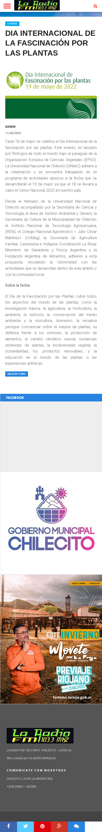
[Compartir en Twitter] (25, 826)
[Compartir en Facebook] (8, 826)
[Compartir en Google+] (59, 826)
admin (10, 126)
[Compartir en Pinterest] (42, 826)
